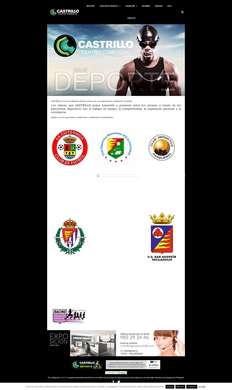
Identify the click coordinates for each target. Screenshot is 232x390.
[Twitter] (118, 381)
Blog (169, 6)
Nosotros (91, 6)
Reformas (146, 6)
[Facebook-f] (113, 381)
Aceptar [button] (170, 387)
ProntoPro (63, 377)
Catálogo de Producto (109, 6)
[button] (182, 12)
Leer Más (202, 386)
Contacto (131, 18)
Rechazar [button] (180, 387)
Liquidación (130, 6)
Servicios (159, 6)
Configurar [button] (192, 387)
